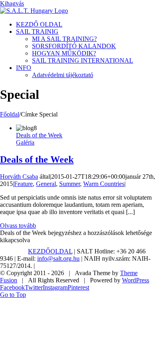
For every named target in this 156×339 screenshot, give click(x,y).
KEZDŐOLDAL (50, 251)
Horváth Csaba (19, 176)
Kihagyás (12, 3)
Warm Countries (103, 183)
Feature (23, 183)
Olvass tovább (18, 225)
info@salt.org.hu (58, 258)
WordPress (135, 280)
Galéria (25, 142)
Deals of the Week (39, 135)
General (46, 183)
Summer (69, 183)
